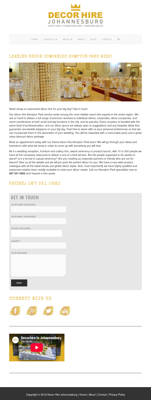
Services (49, 39)
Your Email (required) (23, 216)
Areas (66, 39)
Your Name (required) (23, 204)
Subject (15, 241)
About (81, 39)
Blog (94, 39)
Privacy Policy (117, 394)
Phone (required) (21, 228)
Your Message (19, 252)
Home (34, 39)
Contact (107, 39)
